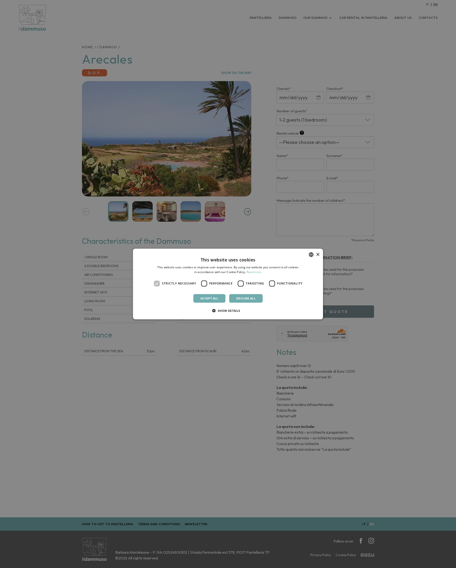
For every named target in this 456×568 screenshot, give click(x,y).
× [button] (317, 254)
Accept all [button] (209, 298)
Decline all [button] (246, 298)
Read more (254, 272)
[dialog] (228, 284)
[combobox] (311, 254)
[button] (228, 310)
